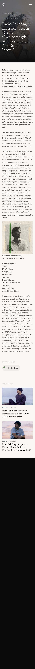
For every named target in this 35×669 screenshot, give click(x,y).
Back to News (8, 13)
